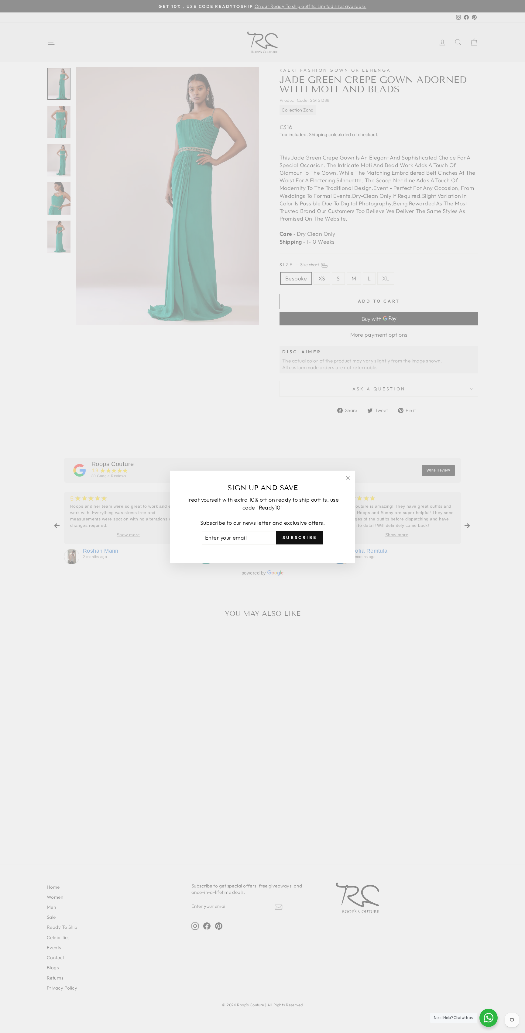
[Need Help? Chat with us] (488, 1018)
